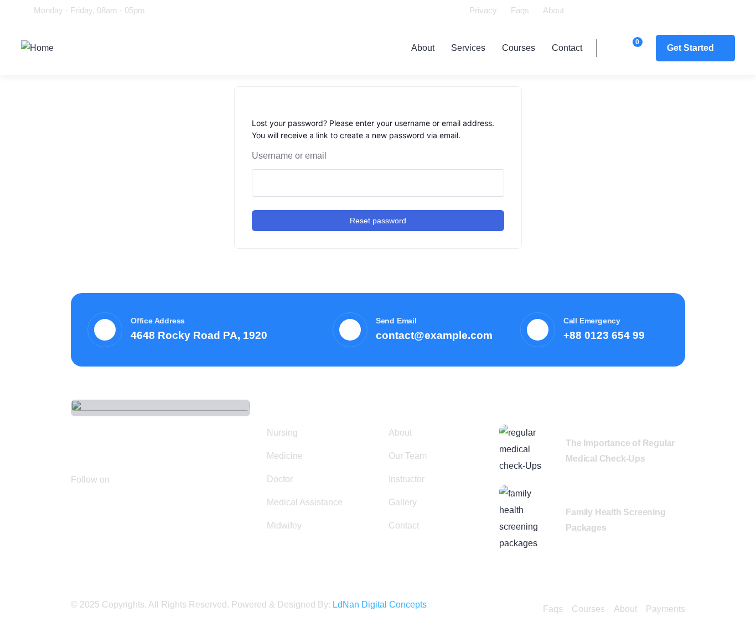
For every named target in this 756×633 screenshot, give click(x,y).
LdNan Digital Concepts (380, 604)
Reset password (378, 220)
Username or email (289, 155)
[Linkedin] (630, 9)
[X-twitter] (609, 9)
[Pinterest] (155, 479)
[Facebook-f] (124, 479)
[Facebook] (588, 9)
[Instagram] (651, 9)
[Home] (37, 48)
